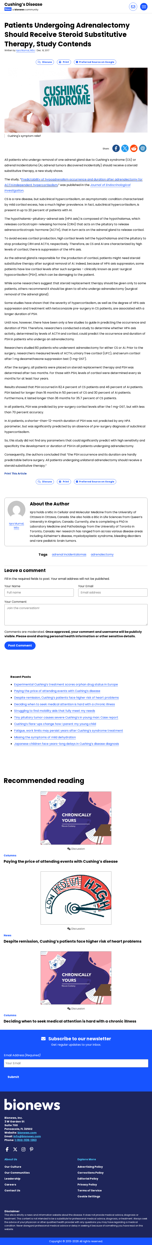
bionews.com (27, 1132)
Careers (10, 1184)
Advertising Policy (90, 1167)
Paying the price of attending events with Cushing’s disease (57, 691)
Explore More (86, 1159)
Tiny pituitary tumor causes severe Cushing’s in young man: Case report (66, 717)
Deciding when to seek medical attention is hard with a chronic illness (64, 704)
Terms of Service (89, 1190)
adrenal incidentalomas (69, 554)
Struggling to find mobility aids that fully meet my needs (54, 711)
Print (65, 62)
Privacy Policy (87, 1184)
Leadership (12, 1178)
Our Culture (12, 1167)
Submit (13, 1077)
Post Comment (20, 645)
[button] (133, 7)
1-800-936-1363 (26, 1140)
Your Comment (15, 602)
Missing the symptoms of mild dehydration (45, 737)
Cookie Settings (88, 1196)
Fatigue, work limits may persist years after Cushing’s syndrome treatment (68, 730)
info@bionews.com (27, 1136)
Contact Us (12, 1190)
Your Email (85, 586)
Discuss (46, 62)
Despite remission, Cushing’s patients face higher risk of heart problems (66, 697)
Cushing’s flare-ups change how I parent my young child (55, 724)
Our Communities (17, 1173)
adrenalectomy (102, 554)
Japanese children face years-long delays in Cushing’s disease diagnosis (66, 744)
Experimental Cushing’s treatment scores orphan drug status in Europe (66, 684)
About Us (10, 1159)
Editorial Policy (87, 1178)
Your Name (12, 586)
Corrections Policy (90, 1173)
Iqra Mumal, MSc (25, 50)
